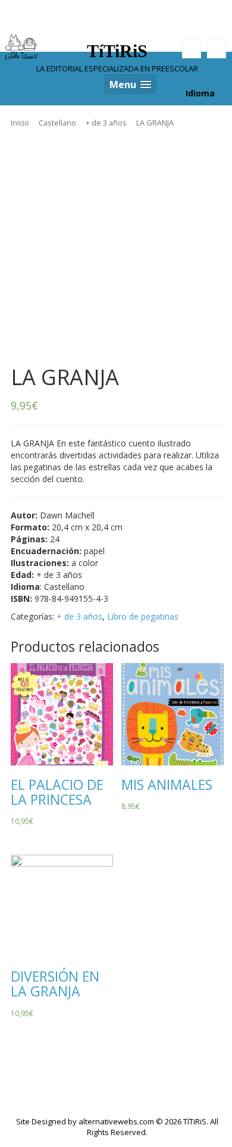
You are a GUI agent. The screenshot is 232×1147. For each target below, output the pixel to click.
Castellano (57, 122)
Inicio (20, 122)
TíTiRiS (117, 51)
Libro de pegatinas (142, 616)
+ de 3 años (106, 122)
